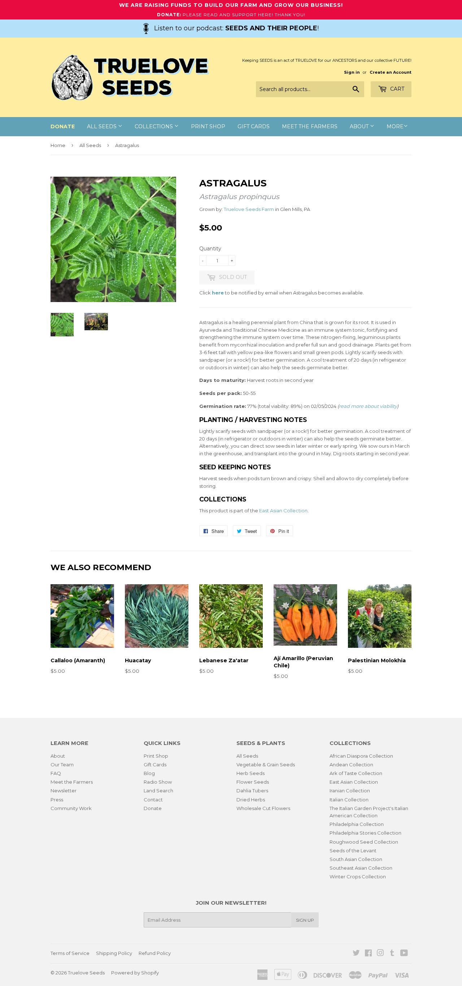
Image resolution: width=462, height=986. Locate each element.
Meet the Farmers (309, 126)
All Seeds (102, 126)
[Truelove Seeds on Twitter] (356, 954)
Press (57, 799)
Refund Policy (155, 953)
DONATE (63, 126)
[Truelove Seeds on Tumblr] (392, 954)
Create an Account (390, 72)
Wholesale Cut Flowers (263, 808)
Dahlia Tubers (252, 790)
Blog (149, 773)
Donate (153, 808)
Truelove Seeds (86, 973)
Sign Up (305, 920)
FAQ (56, 773)
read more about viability (368, 406)
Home (58, 145)
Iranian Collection (350, 790)
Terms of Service (70, 953)
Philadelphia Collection (357, 824)
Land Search (158, 790)
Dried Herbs (250, 799)
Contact (153, 799)
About (360, 126)
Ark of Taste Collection (356, 773)
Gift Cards (253, 126)
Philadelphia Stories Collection (365, 833)
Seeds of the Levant (353, 850)
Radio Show (158, 782)
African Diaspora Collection (361, 756)
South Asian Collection (356, 859)
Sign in (352, 72)
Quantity (210, 248)
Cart (396, 89)
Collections (154, 126)
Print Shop (208, 126)
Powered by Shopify (135, 973)
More (395, 126)
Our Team (62, 764)
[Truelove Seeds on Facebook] (368, 954)
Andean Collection (351, 764)
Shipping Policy (114, 953)
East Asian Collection (283, 510)
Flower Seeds (252, 782)
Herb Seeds (250, 773)
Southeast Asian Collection (361, 868)
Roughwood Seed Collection (364, 842)
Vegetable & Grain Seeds (265, 764)
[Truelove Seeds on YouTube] (404, 954)
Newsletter (64, 790)
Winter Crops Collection (358, 876)
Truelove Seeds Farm (249, 209)
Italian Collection (349, 799)
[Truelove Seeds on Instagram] (380, 954)
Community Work (71, 808)
